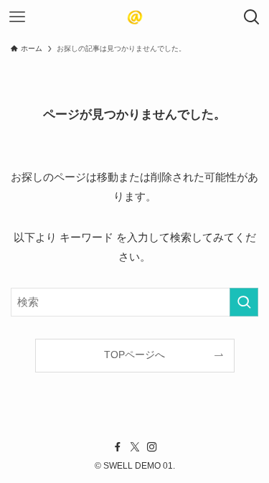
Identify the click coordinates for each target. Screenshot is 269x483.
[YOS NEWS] (135, 17)
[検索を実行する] (244, 302)
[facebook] (117, 447)
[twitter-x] (134, 447)
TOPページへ (134, 355)
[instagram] (152, 447)
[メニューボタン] (17, 17)
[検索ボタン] (252, 17)
